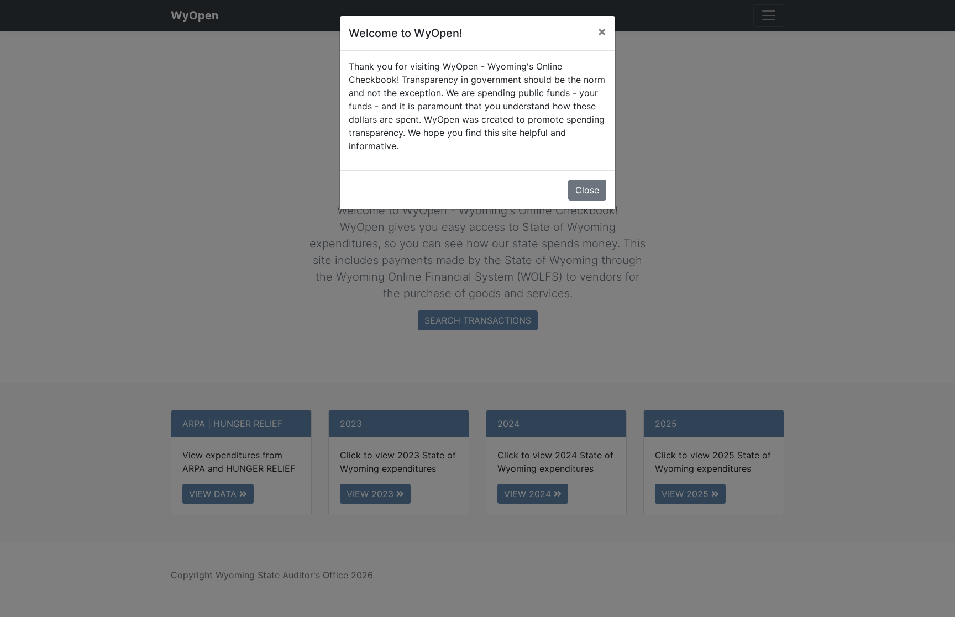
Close (587, 190)
